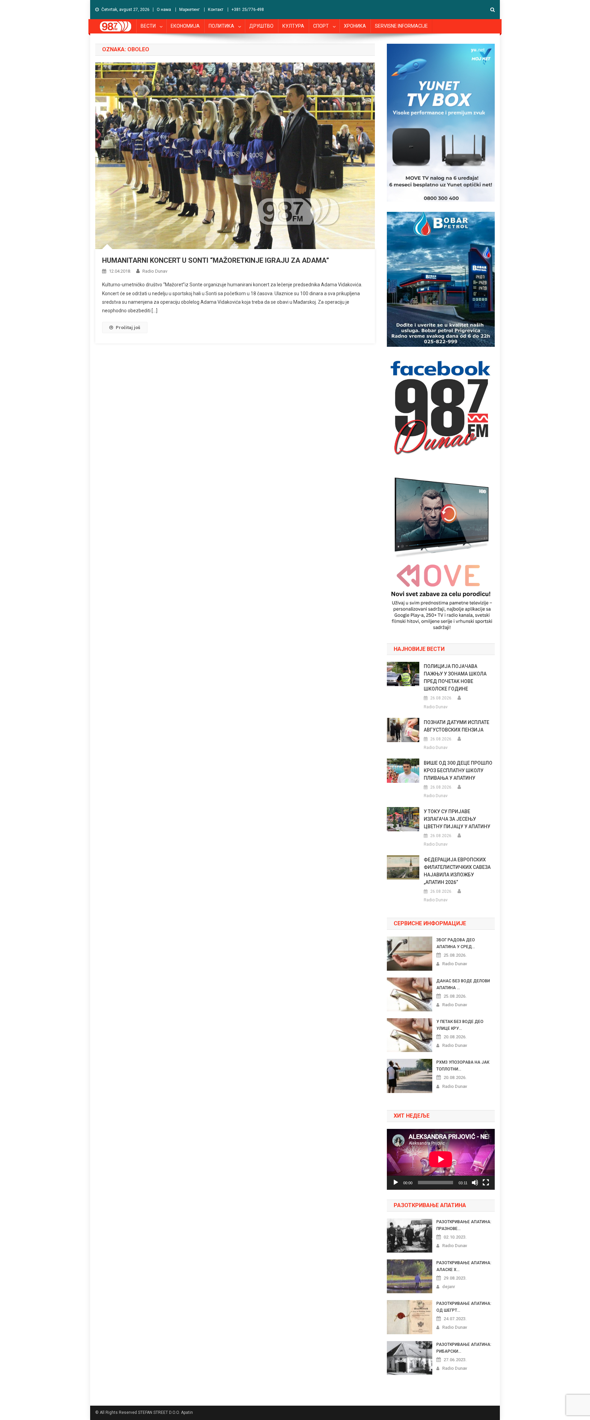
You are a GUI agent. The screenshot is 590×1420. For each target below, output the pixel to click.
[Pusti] (395, 1182)
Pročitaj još (128, 327)
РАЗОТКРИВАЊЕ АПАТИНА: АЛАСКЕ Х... (463, 1266)
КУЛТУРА (293, 26)
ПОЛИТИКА (221, 26)
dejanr (448, 1286)
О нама (164, 9)
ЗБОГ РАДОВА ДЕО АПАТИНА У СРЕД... (455, 943)
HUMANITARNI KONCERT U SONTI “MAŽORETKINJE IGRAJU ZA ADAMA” (215, 260)
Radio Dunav (154, 271)
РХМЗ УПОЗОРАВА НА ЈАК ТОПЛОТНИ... (462, 1065)
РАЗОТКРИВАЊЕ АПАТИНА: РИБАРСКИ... (463, 1348)
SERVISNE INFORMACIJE (401, 26)
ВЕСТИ (148, 26)
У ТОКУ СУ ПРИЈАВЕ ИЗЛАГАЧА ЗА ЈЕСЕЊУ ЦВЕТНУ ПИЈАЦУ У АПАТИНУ (457, 819)
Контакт (215, 9)
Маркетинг (189, 9)
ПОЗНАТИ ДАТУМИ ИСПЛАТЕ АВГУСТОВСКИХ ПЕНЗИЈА (456, 726)
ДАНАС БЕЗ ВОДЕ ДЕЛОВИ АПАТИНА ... (463, 984)
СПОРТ (321, 26)
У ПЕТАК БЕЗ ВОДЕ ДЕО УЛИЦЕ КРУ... (459, 1025)
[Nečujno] (475, 1182)
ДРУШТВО (261, 26)
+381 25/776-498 (247, 9)
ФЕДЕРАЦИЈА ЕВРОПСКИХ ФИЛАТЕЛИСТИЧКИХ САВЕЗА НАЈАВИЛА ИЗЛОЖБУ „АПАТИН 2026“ (457, 871)
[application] (441, 1159)
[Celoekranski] (485, 1182)
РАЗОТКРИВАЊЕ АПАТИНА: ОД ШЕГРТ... (463, 1307)
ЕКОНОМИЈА (185, 26)
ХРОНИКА (355, 26)
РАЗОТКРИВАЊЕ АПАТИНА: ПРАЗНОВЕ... (463, 1225)
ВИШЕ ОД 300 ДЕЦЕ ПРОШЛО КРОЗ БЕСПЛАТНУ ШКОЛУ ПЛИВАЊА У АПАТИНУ (458, 770)
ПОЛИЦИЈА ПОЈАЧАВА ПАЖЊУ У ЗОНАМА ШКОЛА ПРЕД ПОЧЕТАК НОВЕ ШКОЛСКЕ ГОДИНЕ (455, 678)
